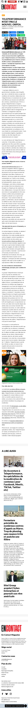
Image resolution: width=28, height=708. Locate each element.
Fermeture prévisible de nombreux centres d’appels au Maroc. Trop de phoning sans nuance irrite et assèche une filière (14, 530)
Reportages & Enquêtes (7, 670)
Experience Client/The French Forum (10, 698)
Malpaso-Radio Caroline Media (9, 701)
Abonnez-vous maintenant (14, 706)
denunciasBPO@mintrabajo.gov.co (11, 166)
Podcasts (3, 674)
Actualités (3, 669)
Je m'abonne (12, 1)
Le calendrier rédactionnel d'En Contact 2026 (12, 683)
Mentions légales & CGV (7, 686)
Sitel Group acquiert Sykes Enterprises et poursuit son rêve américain (13, 591)
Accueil (3, 667)
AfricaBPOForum (5, 699)
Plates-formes (4, 672)
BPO (3, 15)
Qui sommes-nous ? (6, 681)
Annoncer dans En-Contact (8, 684)
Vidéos (3, 676)
